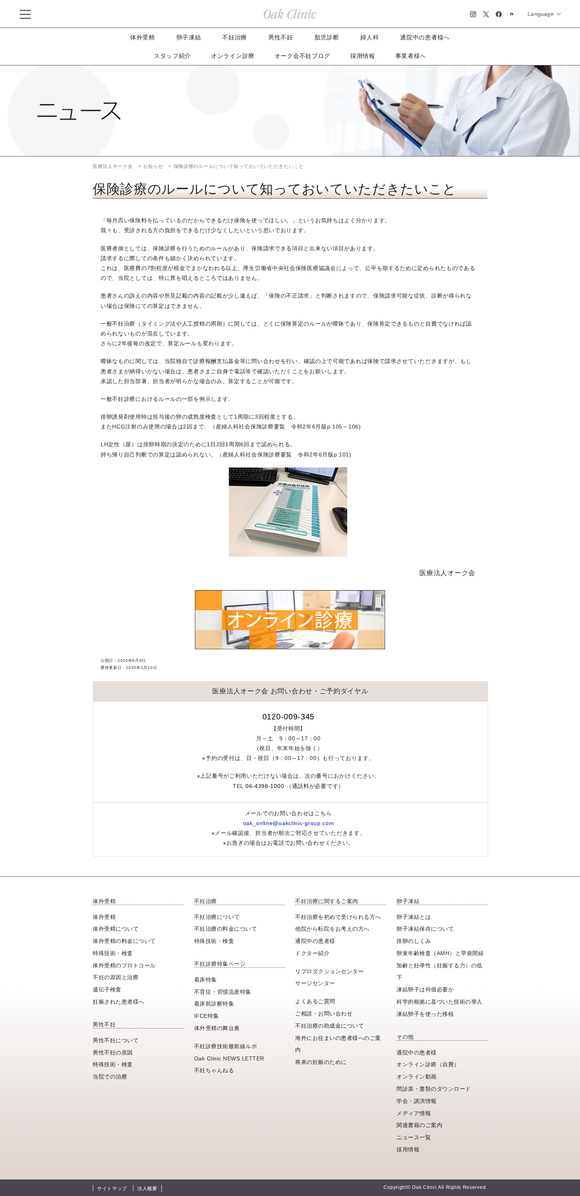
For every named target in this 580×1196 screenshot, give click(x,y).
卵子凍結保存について (425, 929)
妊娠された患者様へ (118, 1002)
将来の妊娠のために (321, 1062)
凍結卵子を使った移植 (425, 1014)
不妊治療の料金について (225, 929)
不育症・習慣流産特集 (222, 992)
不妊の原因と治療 (115, 977)
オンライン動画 (417, 1076)
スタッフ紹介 (172, 55)
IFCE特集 (206, 1016)
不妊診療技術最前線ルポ (225, 1046)
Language (541, 14)
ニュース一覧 (414, 1137)
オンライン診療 (232, 55)
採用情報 (362, 55)
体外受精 (142, 37)
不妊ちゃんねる (214, 1070)
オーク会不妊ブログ (302, 55)
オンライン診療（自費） (428, 1064)
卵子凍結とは (414, 917)
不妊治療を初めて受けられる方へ (338, 917)
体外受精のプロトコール (124, 965)
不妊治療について (217, 917)
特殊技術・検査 (113, 953)
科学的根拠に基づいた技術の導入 (440, 1002)
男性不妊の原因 (113, 1052)
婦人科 (369, 37)
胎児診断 (326, 37)
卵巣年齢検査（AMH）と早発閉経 (440, 953)
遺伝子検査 (107, 989)
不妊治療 (234, 37)
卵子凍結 (188, 37)
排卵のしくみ (414, 941)
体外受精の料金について (124, 941)
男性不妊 (280, 37)
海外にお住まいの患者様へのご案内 (338, 1044)
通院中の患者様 (315, 941)
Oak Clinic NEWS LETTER (229, 1058)
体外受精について (115, 929)
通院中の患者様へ (425, 37)
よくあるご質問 (315, 1001)
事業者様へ (411, 55)
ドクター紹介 (312, 953)
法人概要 (147, 1188)
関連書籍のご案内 (419, 1125)
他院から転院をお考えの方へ (332, 929)
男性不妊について (115, 1040)
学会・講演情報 (417, 1101)
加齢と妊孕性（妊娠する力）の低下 (440, 971)
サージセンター (315, 983)
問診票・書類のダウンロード (434, 1089)
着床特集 (205, 979)
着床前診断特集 (214, 1003)
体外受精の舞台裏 (217, 1028)
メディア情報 (414, 1113)
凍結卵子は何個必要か (425, 989)
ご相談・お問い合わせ (323, 1013)
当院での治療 (110, 1076)
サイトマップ (112, 1188)
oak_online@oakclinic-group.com (288, 823)
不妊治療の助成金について (329, 1026)
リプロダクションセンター (329, 971)
